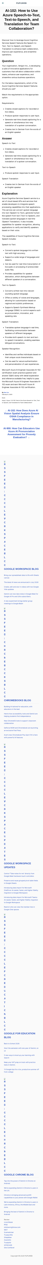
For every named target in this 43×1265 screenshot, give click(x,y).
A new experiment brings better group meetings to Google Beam (18, 602)
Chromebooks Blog (17, 700)
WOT (6, 1230)
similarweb (8, 1245)
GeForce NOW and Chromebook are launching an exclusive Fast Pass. (21, 729)
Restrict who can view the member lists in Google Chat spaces (19, 908)
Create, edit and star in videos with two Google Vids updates (21, 588)
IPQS (6, 1225)
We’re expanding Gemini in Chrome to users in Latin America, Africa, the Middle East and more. (21, 1204)
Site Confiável (9, 1248)
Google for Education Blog (19, 1035)
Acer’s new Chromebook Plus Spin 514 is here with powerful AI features (21, 736)
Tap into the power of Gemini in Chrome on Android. (20, 1182)
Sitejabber (8, 1237)
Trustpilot (7, 1243)
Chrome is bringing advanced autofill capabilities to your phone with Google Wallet (21, 1196)
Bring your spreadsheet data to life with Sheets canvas (21, 576)
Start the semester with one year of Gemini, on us (21, 1049)
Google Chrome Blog (19, 1174)
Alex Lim (6, 392)
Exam (3, 398)
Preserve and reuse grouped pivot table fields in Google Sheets (21, 882)
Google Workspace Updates (17, 865)
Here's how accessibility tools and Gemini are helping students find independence (21, 715)
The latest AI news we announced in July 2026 (21, 582)
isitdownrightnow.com (12, 1227)
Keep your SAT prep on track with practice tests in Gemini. (19, 1063)
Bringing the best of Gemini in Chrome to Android (19, 1213)
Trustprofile (8, 1235)
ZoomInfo (7, 1240)
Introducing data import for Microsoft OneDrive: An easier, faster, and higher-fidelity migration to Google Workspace (21, 890)
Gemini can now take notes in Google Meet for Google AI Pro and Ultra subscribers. (21, 595)
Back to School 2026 (11, 1044)
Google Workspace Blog (21, 569)
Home (3, 400)
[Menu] (3, 3)
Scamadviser (9, 1232)
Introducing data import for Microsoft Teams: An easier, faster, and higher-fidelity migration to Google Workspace (21, 899)
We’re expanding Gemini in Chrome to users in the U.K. (21, 1189)
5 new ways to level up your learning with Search (19, 1056)
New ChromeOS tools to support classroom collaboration (20, 722)
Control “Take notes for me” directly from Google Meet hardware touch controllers (19, 875)
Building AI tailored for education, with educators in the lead (18, 708)
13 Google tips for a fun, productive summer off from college (21, 1071)
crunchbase (8, 1222)
